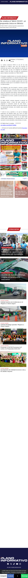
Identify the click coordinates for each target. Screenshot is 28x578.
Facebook (10, 576)
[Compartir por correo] (9, 60)
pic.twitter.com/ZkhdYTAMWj (8, 125)
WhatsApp (24, 576)
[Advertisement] (14, 212)
